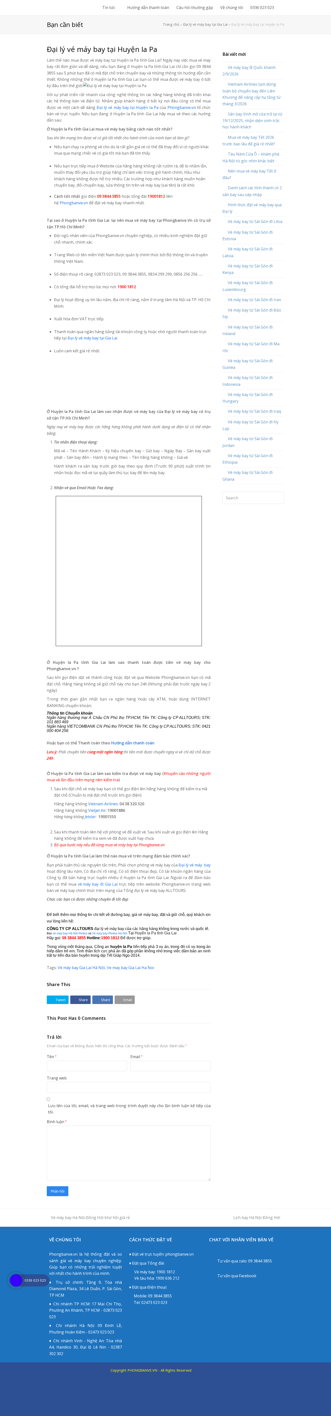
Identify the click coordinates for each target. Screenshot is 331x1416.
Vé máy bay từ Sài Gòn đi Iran (254, 299)
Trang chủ (171, 24)
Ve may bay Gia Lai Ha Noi (130, 967)
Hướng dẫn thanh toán (132, 743)
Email (136, 1056)
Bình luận (57, 1121)
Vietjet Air (97, 810)
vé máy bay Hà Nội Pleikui (70, 933)
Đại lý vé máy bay (195, 865)
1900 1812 (166, 1272)
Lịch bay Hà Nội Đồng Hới (256, 1217)
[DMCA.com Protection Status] (165, 1408)
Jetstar (90, 816)
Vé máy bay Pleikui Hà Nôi (109, 933)
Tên (51, 1056)
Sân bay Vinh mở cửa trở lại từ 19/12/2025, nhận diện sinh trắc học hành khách (252, 120)
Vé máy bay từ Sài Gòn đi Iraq (254, 411)
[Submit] (279, 497)
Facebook (247, 1275)
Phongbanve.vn (181, 107)
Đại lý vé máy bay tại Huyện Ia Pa (128, 107)
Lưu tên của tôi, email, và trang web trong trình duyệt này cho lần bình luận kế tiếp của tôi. (129, 1109)
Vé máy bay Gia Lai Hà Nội (81, 967)
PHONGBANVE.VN (142, 1370)
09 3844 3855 (160, 1296)
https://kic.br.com (206, 1370)
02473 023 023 (154, 1302)
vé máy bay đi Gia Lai (98, 884)
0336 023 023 (35, 1280)
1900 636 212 (167, 1278)
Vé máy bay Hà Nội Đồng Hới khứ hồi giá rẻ (90, 1217)
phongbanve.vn (179, 1254)
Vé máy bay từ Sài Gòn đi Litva (255, 221)
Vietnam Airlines (103, 804)
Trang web (57, 1078)
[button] (58, 1000)
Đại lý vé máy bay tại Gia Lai (205, 24)
